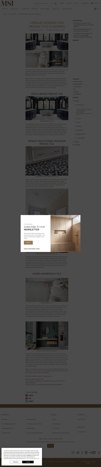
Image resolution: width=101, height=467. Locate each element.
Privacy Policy (36, 458)
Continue (28, 462)
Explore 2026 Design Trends (32, 248)
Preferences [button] (29, 455)
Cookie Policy (28, 458)
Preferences (15, 462)
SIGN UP (28, 242)
